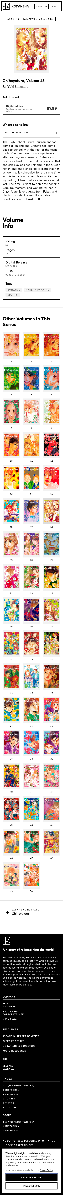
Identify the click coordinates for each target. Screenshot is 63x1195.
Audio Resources (14, 1051)
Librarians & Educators (19, 1046)
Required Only (31, 1185)
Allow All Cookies (31, 1177)
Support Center (14, 1041)
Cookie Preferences (19, 1145)
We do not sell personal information (29, 1141)
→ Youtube (10, 1107)
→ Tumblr (9, 1098)
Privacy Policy (46, 1170)
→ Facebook (10, 1094)
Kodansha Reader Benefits (21, 1036)
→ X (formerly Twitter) (18, 1085)
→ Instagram (11, 1090)
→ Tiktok (8, 1103)
